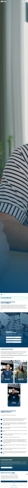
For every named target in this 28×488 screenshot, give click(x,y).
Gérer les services (3, 479)
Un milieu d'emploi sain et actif (14, 323)
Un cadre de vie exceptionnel (14, 319)
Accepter (14, 481)
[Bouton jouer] (7, 374)
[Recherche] (23, 1)
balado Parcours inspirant (18, 352)
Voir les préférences (14, 485)
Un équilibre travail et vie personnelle (14, 328)
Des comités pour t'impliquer (14, 321)
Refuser (14, 483)
